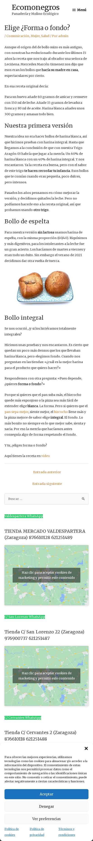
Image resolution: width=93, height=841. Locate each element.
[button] (86, 748)
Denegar (46, 806)
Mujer (35, 36)
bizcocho (61, 412)
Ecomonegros (36, 7)
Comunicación (17, 36)
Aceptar (46, 794)
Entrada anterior (47, 472)
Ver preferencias (46, 819)
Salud (45, 36)
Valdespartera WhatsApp (24, 516)
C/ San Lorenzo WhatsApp (25, 617)
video (45, 456)
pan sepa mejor (16, 412)
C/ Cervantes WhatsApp (23, 718)
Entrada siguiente (47, 484)
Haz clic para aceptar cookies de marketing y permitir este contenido (46, 575)
